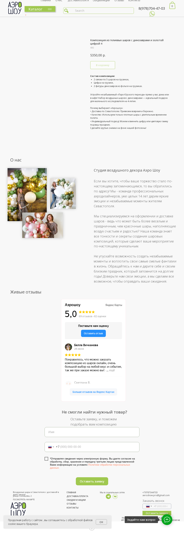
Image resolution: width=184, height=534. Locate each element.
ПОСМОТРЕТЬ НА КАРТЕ (24, 499)
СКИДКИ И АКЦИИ (76, 499)
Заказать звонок (153, 501)
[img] (108, 496)
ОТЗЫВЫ (71, 503)
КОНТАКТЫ (73, 507)
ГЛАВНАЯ (71, 492)
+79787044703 (150, 492)
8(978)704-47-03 (152, 8)
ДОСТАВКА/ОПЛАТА (77, 496)
